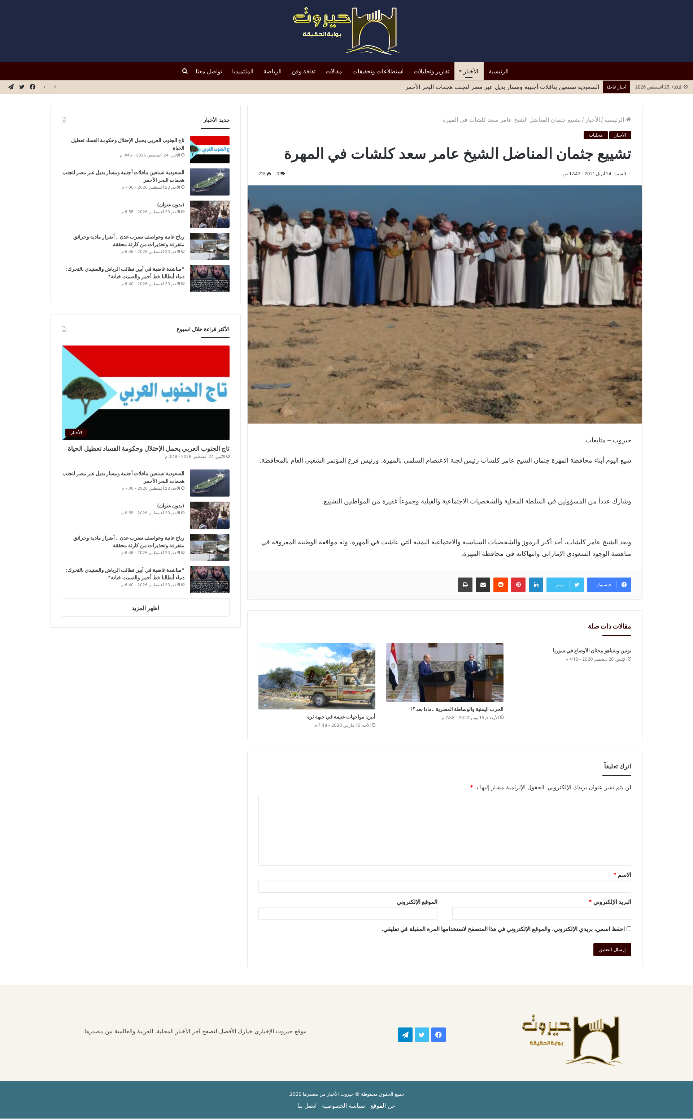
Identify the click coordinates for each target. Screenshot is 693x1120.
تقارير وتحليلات (431, 71)
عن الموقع (383, 1105)
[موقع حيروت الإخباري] (346, 31)
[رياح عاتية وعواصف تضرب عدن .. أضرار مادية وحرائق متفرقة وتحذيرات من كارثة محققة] (210, 246)
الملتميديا (242, 71)
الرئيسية (499, 71)
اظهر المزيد (145, 608)
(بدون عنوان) (170, 204)
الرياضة (272, 71)
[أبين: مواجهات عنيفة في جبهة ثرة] (317, 676)
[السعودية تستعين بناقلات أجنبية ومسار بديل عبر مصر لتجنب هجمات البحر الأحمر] (210, 182)
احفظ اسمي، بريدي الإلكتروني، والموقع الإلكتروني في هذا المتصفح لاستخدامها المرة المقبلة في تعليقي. (503, 928)
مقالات (334, 71)
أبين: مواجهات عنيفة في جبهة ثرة (341, 716)
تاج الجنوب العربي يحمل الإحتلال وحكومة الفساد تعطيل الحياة (149, 448)
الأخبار (470, 71)
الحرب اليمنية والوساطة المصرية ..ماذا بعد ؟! (457, 709)
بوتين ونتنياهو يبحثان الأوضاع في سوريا (592, 650)
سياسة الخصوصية (343, 1105)
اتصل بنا (307, 1105)
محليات (595, 135)
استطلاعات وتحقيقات (378, 71)
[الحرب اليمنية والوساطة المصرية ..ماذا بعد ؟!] (445, 672)
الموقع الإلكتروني (417, 901)
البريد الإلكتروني (610, 901)
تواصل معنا (209, 71)
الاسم (622, 874)
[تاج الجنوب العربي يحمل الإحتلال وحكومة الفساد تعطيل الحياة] (210, 149)
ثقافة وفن (303, 71)
